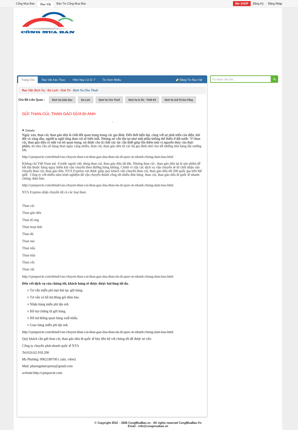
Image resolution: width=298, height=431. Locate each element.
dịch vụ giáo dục (62, 100)
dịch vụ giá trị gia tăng (179, 100)
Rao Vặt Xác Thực (53, 79)
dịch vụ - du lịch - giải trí (52, 90)
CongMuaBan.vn (139, 422)
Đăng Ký (258, 3)
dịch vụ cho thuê (109, 100)
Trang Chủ (27, 79)
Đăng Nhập (275, 3)
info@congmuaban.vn (153, 426)
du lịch (85, 100)
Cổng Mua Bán (25, 3)
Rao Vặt (45, 4)
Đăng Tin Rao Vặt (191, 79)
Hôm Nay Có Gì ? (84, 79)
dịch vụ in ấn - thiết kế (142, 100)
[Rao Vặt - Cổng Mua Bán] (48, 33)
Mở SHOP (241, 3)
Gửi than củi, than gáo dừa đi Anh (59, 114)
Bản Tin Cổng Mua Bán (71, 3)
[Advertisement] (186, 42)
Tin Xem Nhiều (111, 79)
